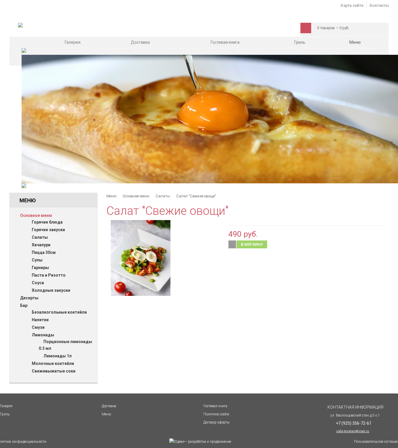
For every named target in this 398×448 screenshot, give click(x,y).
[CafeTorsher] (20, 26)
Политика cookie (216, 414)
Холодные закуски (51, 290)
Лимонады (43, 335)
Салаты (40, 237)
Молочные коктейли (53, 363)
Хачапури (41, 245)
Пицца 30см (44, 252)
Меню (355, 42)
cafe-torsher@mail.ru (352, 431)
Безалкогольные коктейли (59, 312)
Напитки (40, 319)
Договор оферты (216, 422)
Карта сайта (352, 5)
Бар (23, 305)
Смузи (38, 327)
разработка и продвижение (207, 442)
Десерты (29, 298)
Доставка (140, 42)
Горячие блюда (47, 222)
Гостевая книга (225, 42)
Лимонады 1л (57, 356)
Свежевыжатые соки (53, 371)
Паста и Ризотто (49, 275)
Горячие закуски (48, 229)
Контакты (379, 5)
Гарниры (40, 267)
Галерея (72, 42)
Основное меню (36, 215)
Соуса (38, 282)
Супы (37, 260)
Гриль (299, 42)
